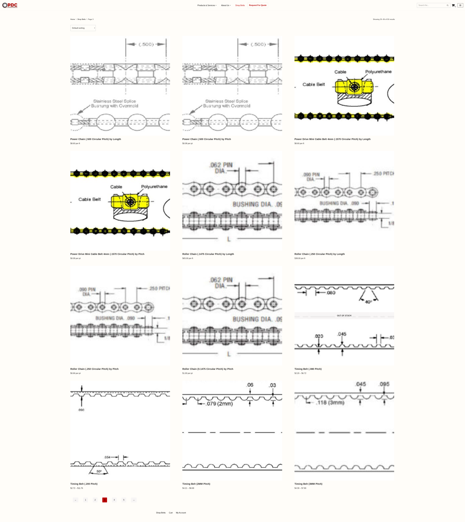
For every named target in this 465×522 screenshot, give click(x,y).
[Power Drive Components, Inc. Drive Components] (10, 5)
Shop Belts (240, 5)
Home (72, 19)
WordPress (177, 519)
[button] (216, 5)
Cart (171, 513)
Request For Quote (258, 5)
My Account (181, 513)
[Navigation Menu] (460, 5)
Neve (158, 519)
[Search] (447, 5)
